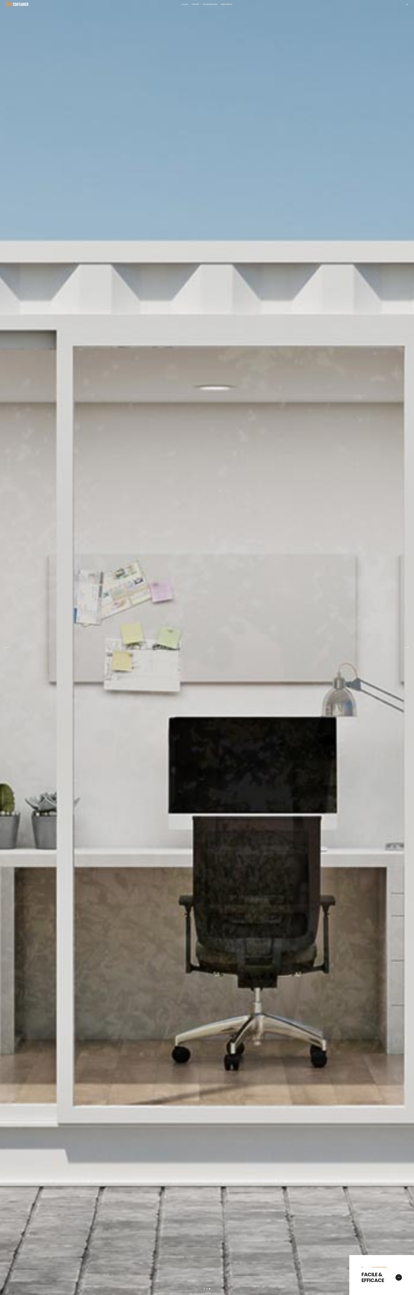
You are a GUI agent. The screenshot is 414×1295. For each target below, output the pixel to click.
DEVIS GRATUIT (226, 4)
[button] (7, 647)
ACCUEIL (185, 4)
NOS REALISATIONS (210, 4)
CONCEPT (195, 4)
